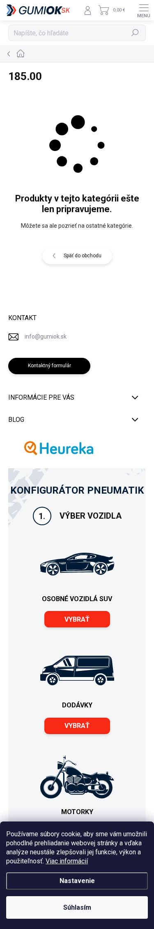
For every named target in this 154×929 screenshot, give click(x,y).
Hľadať (135, 33)
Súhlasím (77, 907)
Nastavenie (77, 881)
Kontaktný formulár (49, 365)
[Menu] (143, 10)
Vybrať (77, 619)
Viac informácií (67, 861)
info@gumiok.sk (46, 336)
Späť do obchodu (82, 256)
